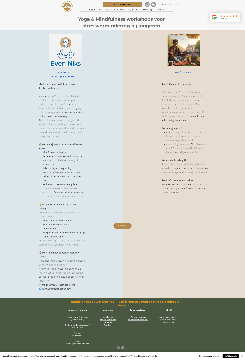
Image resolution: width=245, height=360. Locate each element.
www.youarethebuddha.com (56, 288)
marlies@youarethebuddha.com (58, 284)
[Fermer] (241, 356)
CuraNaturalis (189, 96)
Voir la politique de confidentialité (143, 356)
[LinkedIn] (153, 4)
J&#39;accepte (231, 356)
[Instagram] (147, 4)
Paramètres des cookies (209, 356)
